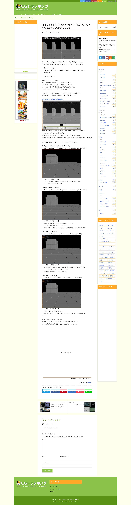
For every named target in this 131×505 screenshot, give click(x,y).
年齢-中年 (110, 262)
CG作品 (100, 137)
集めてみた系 (109, 278)
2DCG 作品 (107, 142)
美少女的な (102, 273)
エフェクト (107, 158)
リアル (101, 257)
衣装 (113, 273)
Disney (101, 225)
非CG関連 (107, 213)
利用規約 (52, 491)
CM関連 (107, 150)
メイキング (101, 193)
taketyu (89, 382)
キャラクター (107, 160)
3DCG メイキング (107, 206)
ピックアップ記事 (107, 125)
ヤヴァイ (101, 254)
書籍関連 (107, 133)
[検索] (116, 1)
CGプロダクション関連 (107, 117)
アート (111, 230)
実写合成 (107, 171)
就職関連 (107, 128)
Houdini (107, 82)
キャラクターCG (103, 238)
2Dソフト (107, 74)
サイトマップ (53, 486)
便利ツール (102, 260)
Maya (32, 17)
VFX (113, 225)
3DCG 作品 (107, 144)
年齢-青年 (101, 265)
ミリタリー (102, 252)
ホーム (17, 17)
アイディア (109, 228)
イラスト (101, 233)
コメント (44, 439)
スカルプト (111, 246)
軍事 (100, 278)
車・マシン (107, 176)
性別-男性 (101, 268)
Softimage (107, 90)
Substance (107, 93)
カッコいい (102, 236)
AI (107, 147)
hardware (107, 120)
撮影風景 (110, 268)
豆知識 (101, 276)
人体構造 (112, 257)
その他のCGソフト (107, 96)
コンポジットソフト (107, 101)
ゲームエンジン (107, 98)
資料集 (106, 276)
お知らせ (107, 186)
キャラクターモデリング (105, 241)
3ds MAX (107, 77)
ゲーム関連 (107, 123)
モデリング (110, 252)
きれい (101, 228)
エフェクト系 (110, 233)
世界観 (106, 257)
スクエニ (101, 249)
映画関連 (107, 131)
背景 (107, 173)
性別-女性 (110, 265)
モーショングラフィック (107, 165)
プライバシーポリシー (55, 489)
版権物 (112, 270)
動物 (107, 168)
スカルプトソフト (107, 103)
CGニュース (101, 110)
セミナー (110, 249)
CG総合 (107, 180)
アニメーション (103, 230)
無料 (106, 270)
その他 (107, 190)
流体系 (101, 270)
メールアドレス (64, 456)
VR (107, 155)
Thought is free (74, 501)
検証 (89, 378)
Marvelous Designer (107, 85)
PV (107, 152)
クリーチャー (102, 244)
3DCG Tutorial (107, 203)
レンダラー (79, 378)
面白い (101, 281)
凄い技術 (110, 260)
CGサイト (107, 115)
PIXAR (107, 225)
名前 (43, 456)
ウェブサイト (45, 463)
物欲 (107, 210)
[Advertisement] (53, 338)
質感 (111, 276)
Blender (107, 80)
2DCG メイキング (107, 201)
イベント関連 (107, 182)
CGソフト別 (25, 17)
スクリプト (107, 163)
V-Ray (85, 378)
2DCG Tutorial (107, 198)
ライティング (110, 254)
